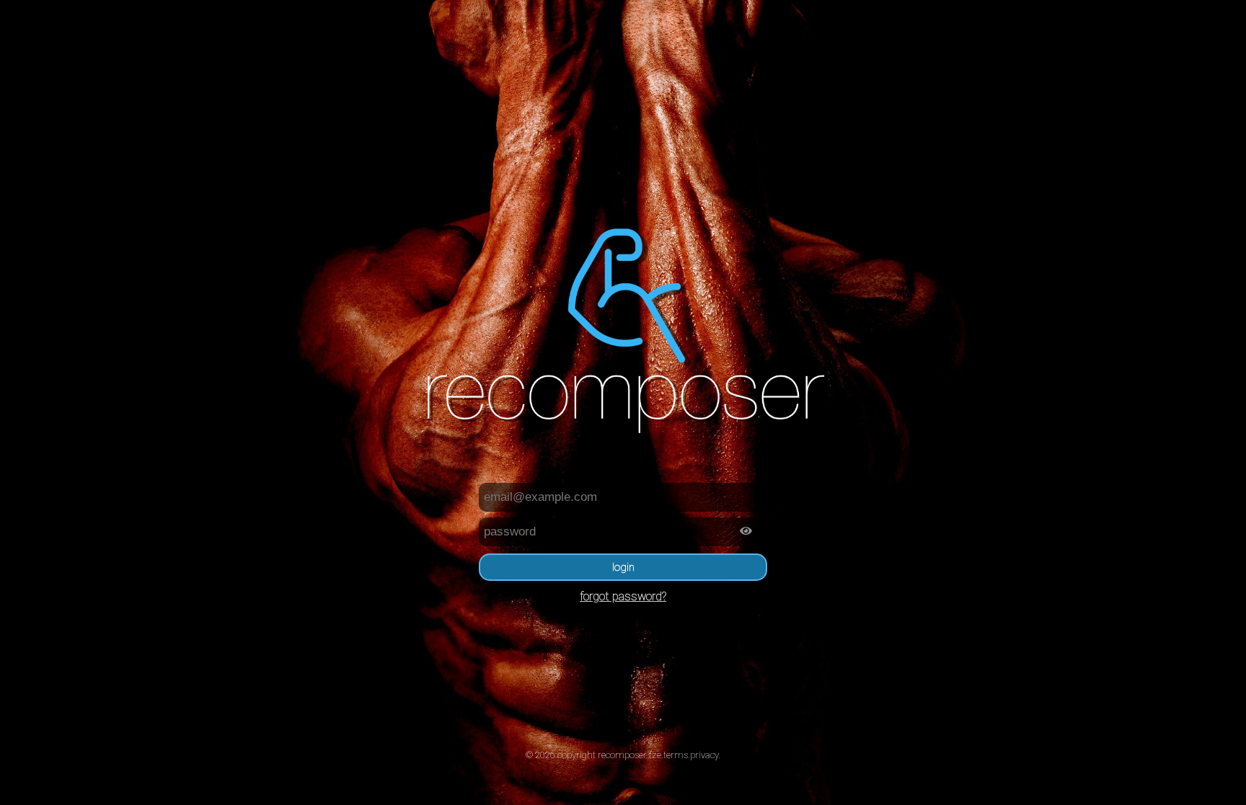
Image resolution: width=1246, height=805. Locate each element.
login (623, 567)
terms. (676, 755)
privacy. (705, 755)
